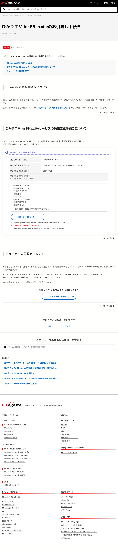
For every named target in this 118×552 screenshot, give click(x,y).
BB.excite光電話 (7, 501)
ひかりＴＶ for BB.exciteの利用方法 (19, 373)
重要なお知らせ (66, 500)
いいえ (68, 326)
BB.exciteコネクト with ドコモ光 (14, 462)
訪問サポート (6, 527)
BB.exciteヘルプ (6, 16)
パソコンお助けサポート (10, 524)
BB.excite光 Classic (10, 438)
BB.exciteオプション (19, 16)
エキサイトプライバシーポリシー (72, 528)
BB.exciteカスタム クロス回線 (14, 472)
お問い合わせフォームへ (27, 217)
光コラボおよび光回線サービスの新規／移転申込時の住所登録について (33, 378)
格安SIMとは (65, 441)
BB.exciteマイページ (68, 503)
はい (50, 326)
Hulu (3, 511)
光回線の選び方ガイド (11, 485)
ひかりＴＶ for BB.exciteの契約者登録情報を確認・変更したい (30, 368)
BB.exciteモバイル (67, 420)
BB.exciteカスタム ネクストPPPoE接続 (17, 452)
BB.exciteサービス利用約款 (70, 522)
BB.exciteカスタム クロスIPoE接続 (15, 459)
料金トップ (65, 431)
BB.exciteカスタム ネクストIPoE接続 (16, 455)
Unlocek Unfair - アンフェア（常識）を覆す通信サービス (43, 405)
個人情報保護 (65, 538)
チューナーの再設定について (18, 71)
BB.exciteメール (7, 518)
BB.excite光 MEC (9, 431)
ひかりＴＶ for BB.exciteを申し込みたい (21, 384)
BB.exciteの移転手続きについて (19, 63)
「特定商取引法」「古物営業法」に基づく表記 (76, 535)
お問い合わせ (109, 3)
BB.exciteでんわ (7, 534)
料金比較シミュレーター (69, 438)
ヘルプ (17, 3)
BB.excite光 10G (9, 428)
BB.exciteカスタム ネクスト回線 (14, 475)
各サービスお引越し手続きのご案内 (54, 108)
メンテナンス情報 (67, 497)
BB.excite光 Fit (8, 434)
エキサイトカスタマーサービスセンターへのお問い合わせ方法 (30, 363)
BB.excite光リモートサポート (12, 508)
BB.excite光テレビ (8, 505)
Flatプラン (64, 428)
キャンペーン (65, 434)
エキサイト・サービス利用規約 (71, 525)
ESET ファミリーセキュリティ (12, 531)
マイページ (94, 3)
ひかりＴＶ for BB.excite (34, 16)
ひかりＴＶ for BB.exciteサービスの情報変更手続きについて (31, 67)
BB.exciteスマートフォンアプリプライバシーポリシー (79, 532)
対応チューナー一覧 (58, 296)
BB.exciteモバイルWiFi (69, 453)
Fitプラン (64, 425)
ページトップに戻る (106, 113)
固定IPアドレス (7, 521)
